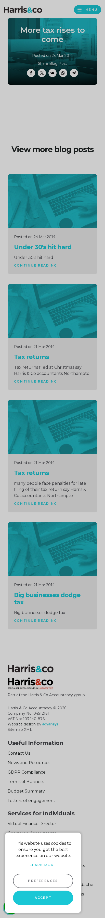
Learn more (43, 865)
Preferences (43, 881)
